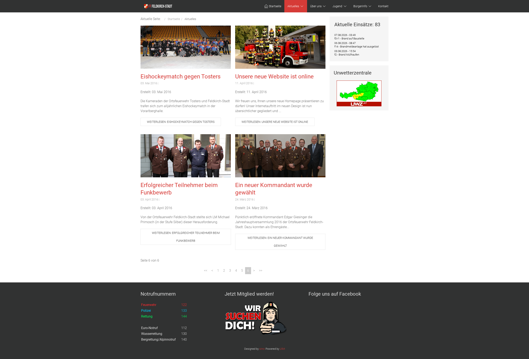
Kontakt (383, 6)
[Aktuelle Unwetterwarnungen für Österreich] (359, 93)
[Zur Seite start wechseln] (205, 270)
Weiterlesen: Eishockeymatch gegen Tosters (180, 121)
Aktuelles (293, 6)
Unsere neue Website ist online (274, 76)
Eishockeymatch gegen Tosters (180, 76)
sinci (262, 348)
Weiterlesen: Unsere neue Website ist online (275, 121)
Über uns (316, 6)
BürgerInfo (360, 6)
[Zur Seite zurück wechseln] (212, 270)
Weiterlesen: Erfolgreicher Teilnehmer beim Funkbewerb (186, 236)
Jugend (337, 6)
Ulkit (282, 348)
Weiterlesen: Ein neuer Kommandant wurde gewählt (280, 241)
